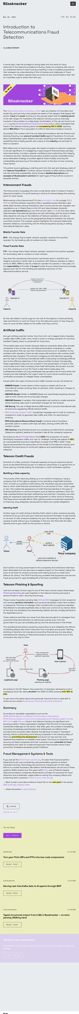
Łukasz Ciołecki (29, 789)
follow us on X (10, 812)
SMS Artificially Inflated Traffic (18, 412)
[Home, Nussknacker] (36, 3)
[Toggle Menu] (73, 4)
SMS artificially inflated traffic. (16, 785)
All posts (12, 835)
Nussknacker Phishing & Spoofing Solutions (42, 701)
